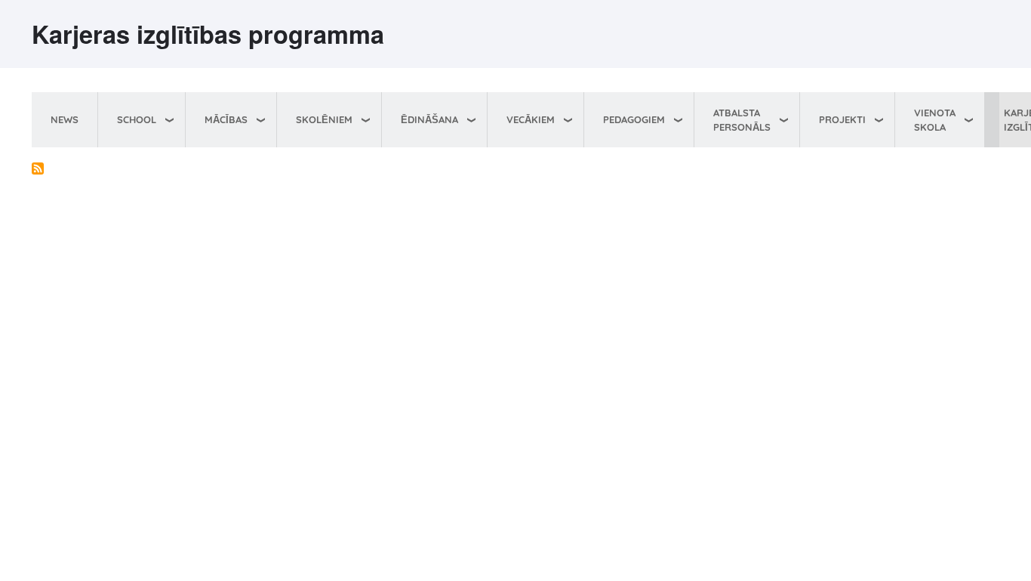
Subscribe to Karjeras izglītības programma (38, 168)
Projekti (842, 119)
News (64, 119)
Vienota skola (935, 120)
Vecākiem (530, 119)
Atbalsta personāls (742, 120)
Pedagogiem (634, 119)
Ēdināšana (429, 119)
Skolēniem (324, 119)
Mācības (226, 119)
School (136, 119)
